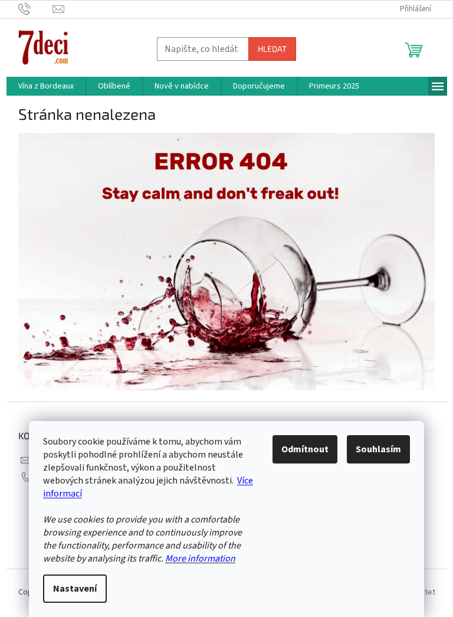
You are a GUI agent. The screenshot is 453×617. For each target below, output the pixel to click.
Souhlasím (378, 449)
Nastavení (75, 588)
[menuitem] (46, 86)
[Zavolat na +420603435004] (35, 9)
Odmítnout (305, 449)
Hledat (272, 49)
